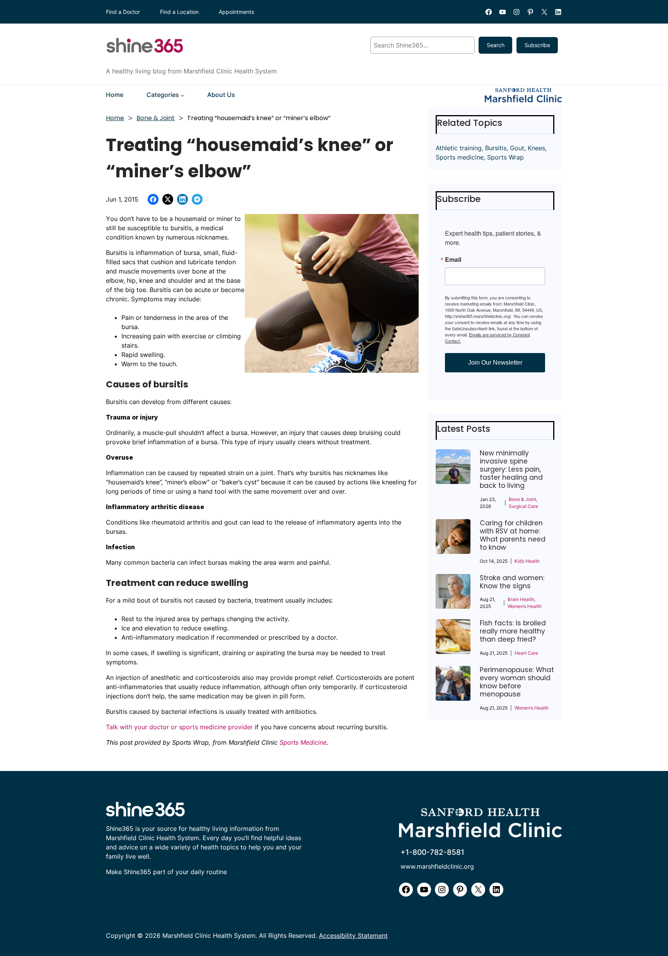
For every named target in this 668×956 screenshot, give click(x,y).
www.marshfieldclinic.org (437, 866)
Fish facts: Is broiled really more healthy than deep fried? (513, 631)
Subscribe (537, 45)
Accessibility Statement (353, 935)
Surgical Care (523, 506)
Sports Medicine (303, 742)
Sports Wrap (505, 157)
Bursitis (495, 148)
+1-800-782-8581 (432, 852)
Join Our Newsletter (495, 362)
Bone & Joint (155, 118)
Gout (517, 148)
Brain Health (521, 599)
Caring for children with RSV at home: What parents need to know (512, 535)
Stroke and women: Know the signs (512, 582)
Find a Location (179, 11)
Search (495, 45)
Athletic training (459, 148)
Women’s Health (525, 606)
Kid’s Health (527, 561)
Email (453, 259)
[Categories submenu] (182, 95)
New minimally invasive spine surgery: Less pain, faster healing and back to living (511, 469)
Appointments (236, 11)
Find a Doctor (123, 11)
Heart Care (526, 653)
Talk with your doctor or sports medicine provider (179, 727)
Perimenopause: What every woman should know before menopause (517, 682)
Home (115, 118)
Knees (536, 148)
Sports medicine (460, 157)
